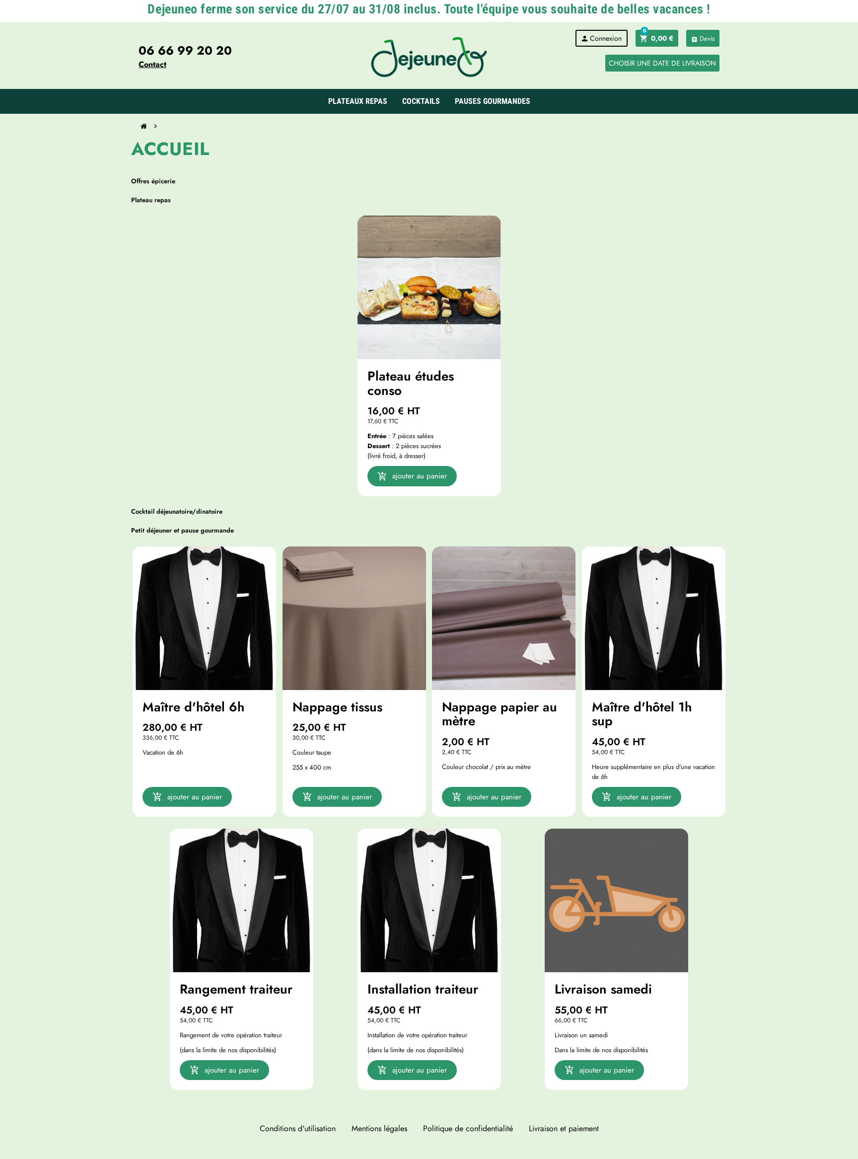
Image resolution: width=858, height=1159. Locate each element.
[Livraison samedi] (616, 900)
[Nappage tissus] (354, 617)
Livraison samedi (603, 989)
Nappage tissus (337, 706)
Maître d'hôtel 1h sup (642, 714)
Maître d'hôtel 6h (193, 706)
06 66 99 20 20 (185, 51)
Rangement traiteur (236, 989)
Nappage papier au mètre (499, 714)
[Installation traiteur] (429, 900)
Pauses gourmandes (492, 101)
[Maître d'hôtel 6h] (204, 617)
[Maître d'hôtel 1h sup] (653, 617)
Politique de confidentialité (468, 1128)
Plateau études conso (410, 383)
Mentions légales (379, 1128)
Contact (152, 65)
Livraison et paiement (564, 1128)
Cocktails (421, 101)
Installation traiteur (422, 989)
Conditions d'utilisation (298, 1128)
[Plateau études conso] (429, 287)
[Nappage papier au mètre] (503, 617)
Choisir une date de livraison (662, 63)
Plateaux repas (357, 101)
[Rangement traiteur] (241, 900)
